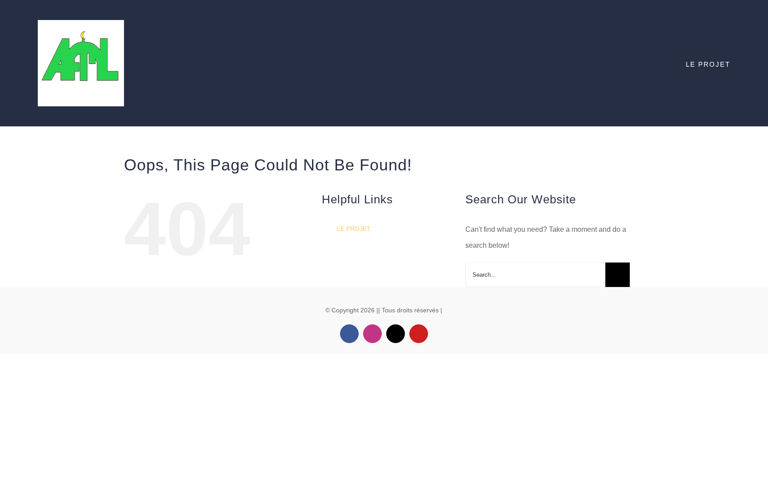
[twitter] (395, 333)
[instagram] (372, 333)
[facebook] (349, 333)
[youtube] (418, 333)
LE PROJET (354, 228)
